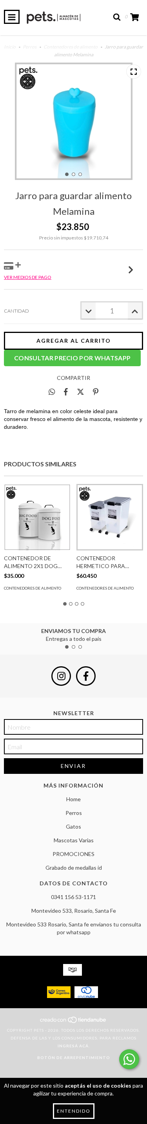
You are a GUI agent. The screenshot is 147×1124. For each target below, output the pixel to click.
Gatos (73, 826)
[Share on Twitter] (80, 391)
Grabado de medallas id (73, 867)
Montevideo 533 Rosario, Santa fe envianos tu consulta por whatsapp (73, 928)
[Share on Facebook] (66, 391)
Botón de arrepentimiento (73, 1057)
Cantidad (16, 311)
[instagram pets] (61, 676)
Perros (29, 47)
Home (73, 799)
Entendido (74, 1111)
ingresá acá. (74, 1045)
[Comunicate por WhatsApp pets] (129, 1059)
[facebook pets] (86, 676)
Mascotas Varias (74, 840)
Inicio (10, 47)
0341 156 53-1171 (73, 897)
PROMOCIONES (73, 854)
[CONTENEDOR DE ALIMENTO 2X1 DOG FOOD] (37, 517)
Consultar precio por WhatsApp (72, 357)
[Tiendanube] (73, 1022)
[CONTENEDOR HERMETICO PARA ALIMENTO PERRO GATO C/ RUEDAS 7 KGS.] (109, 517)
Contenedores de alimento (71, 47)
